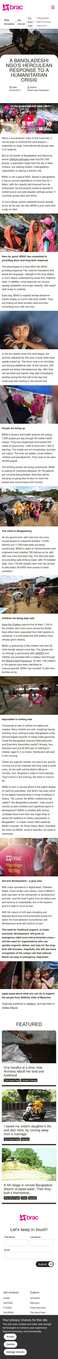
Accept (10, 1336)
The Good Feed (30, 22)
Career (6, 1297)
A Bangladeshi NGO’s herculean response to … (44, 22)
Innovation (35, 1297)
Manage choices (15, 1352)
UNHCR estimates (19, 159)
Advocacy (35, 1302)
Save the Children (11, 624)
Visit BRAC (8, 1312)
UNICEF (39, 653)
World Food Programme (19, 660)
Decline (10, 1344)
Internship (8, 1302)
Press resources (38, 1307)
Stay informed (21, 22)
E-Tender (7, 1307)
